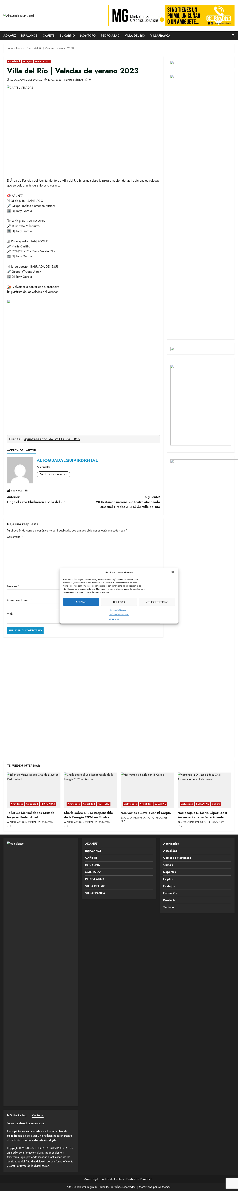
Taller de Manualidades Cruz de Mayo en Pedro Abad (31, 815)
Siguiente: (128, 502)
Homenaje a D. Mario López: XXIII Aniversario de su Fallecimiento (202, 815)
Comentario (15, 537)
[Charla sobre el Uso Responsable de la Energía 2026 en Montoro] (90, 790)
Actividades (17, 803)
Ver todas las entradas (53, 474)
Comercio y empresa (177, 858)
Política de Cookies (117, 609)
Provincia (169, 900)
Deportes (169, 872)
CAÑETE (49, 36)
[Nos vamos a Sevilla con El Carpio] (147, 790)
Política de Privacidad (119, 614)
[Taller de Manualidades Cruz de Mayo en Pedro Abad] (33, 790)
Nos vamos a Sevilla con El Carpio (146, 813)
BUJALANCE (29, 36)
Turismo (168, 907)
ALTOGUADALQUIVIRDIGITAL (26, 80)
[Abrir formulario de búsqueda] (233, 35)
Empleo (168, 879)
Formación (170, 893)
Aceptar (81, 602)
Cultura (216, 803)
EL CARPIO (67, 36)
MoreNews (145, 1187)
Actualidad (14, 61)
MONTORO (88, 36)
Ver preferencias (157, 602)
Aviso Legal (114, 618)
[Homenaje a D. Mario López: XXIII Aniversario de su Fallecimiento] (204, 790)
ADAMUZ (9, 36)
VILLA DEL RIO (135, 36)
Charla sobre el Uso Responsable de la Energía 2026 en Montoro (88, 815)
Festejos (27, 61)
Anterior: (36, 499)
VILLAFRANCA (160, 36)
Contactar (38, 1115)
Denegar (119, 602)
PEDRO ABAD (110, 36)
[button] (173, 572)
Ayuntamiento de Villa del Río (52, 439)
